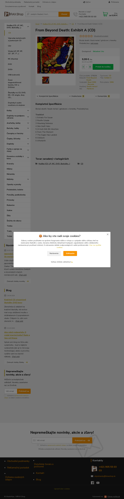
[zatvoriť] (107, 234)
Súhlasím (70, 253)
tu (72, 262)
